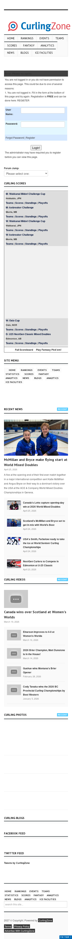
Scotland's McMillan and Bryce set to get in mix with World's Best (44, 523)
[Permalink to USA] (14, 540)
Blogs (25, 53)
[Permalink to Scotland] (14, 522)
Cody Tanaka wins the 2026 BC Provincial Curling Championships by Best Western (44, 690)
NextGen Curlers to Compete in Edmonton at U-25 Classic (41, 563)
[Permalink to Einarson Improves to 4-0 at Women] (14, 634)
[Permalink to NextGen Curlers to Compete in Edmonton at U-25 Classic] (14, 563)
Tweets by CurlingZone (17, 863)
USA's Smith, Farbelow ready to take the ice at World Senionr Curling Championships (44, 543)
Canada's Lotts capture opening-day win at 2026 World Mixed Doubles (43, 504)
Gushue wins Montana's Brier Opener (39, 670)
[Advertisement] (36, 282)
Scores (12, 45)
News (10, 53)
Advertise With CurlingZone (19, 930)
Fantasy (28, 45)
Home (11, 38)
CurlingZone (45, 920)
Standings (31, 203)
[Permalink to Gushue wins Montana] (14, 671)
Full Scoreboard (24, 349)
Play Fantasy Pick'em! (48, 349)
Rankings (27, 38)
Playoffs (43, 203)
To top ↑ (65, 937)
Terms (8, 926)
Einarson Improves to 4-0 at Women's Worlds (38, 634)
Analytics (47, 45)
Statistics (12, 374)
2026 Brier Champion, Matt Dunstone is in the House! (44, 652)
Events (44, 38)
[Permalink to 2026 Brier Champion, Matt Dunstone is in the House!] (14, 653)
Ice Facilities (44, 53)
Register (30, 137)
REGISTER (23, 100)
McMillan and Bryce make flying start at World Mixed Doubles (35, 462)
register (57, 152)
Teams (59, 38)
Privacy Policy (21, 926)
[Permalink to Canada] (14, 505)
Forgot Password (15, 137)
